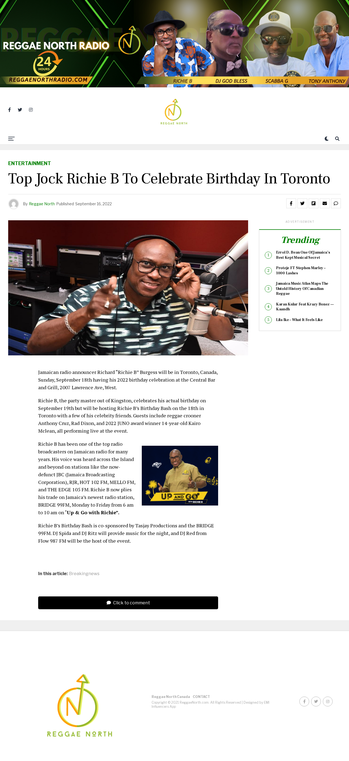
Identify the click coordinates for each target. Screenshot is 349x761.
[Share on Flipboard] (313, 203)
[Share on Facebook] (291, 203)
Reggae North (42, 203)
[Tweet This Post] (302, 203)
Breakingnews (84, 574)
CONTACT (201, 697)
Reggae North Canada (171, 697)
